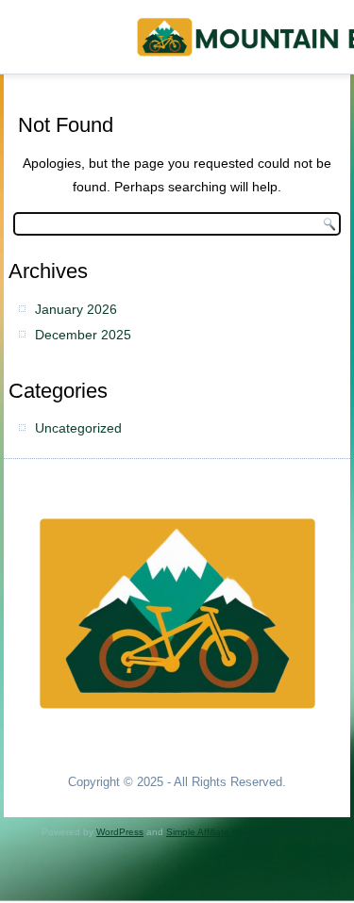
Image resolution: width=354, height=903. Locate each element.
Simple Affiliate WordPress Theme (239, 832)
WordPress (119, 832)
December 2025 (83, 334)
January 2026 (76, 309)
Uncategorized (78, 427)
